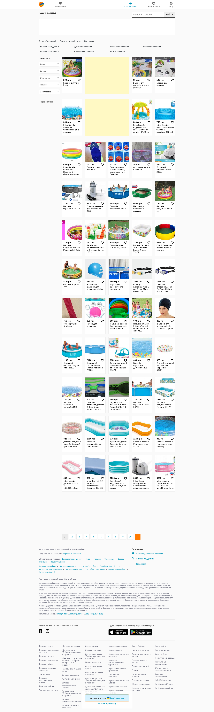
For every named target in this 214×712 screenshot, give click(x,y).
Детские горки (91, 646)
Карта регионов (162, 650)
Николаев (43, 562)
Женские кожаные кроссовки (47, 669)
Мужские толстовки (117, 687)
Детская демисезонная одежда (69, 685)
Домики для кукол (93, 650)
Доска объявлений (47, 41)
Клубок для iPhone (164, 684)
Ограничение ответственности (163, 669)
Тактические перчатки (114, 675)
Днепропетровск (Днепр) (72, 559)
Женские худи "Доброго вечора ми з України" (71, 652)
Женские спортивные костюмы (49, 651)
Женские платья (46, 656)
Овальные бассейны (116, 569)
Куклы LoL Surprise (71, 679)
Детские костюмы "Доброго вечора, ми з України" (95, 656)
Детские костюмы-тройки (93, 667)
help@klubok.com (163, 680)
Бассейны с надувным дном (50, 569)
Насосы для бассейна (87, 566)
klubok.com (41, 4)
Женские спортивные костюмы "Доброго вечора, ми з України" (72, 661)
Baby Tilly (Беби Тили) (94, 614)
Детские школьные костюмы (94, 673)
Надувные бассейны (47, 566)
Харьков (97, 559)
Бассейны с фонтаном (95, 569)
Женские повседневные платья (45, 680)
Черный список (46, 102)
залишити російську (107, 703)
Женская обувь (46, 664)
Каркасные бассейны (118, 46)
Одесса (121, 559)
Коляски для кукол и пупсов (141, 655)
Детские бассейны (83, 46)
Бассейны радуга (67, 566)
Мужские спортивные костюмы (118, 655)
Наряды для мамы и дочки (71, 670)
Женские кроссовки (71, 646)
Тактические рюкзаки (49, 690)
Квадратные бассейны (48, 572)
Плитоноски (44, 674)
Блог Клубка (161, 654)
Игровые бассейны (152, 46)
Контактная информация (161, 663)
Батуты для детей (140, 666)
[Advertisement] (107, 27)
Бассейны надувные (49, 46)
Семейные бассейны (108, 566)
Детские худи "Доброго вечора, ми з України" (72, 693)
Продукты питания (140, 650)
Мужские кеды (115, 650)
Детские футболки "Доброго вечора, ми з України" (95, 680)
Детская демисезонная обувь (72, 700)
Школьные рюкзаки (141, 684)
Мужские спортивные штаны (118, 681)
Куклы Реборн (138, 646)
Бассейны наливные (50, 51)
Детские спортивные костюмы (141, 689)
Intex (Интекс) (62, 614)
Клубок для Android (164, 688)
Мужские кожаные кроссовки (117, 669)
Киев (88, 559)
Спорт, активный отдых (70, 41)
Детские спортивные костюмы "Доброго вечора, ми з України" (95, 690)
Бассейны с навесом (84, 51)
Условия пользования (161, 675)
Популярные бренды (165, 658)
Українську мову (117, 698)
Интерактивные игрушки (139, 675)
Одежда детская (93, 662)
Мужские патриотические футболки (116, 662)
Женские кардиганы (48, 660)
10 (130, 537)
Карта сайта (161, 646)
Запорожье (109, 559)
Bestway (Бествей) (76, 614)
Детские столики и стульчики (70, 706)
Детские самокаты (70, 675)
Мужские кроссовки (117, 646)
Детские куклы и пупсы (139, 661)
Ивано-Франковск (58, 562)
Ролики (135, 670)
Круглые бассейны (117, 51)
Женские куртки (46, 646)
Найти (169, 14)
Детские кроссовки (140, 680)
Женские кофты (46, 686)
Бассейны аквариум (74, 569)
